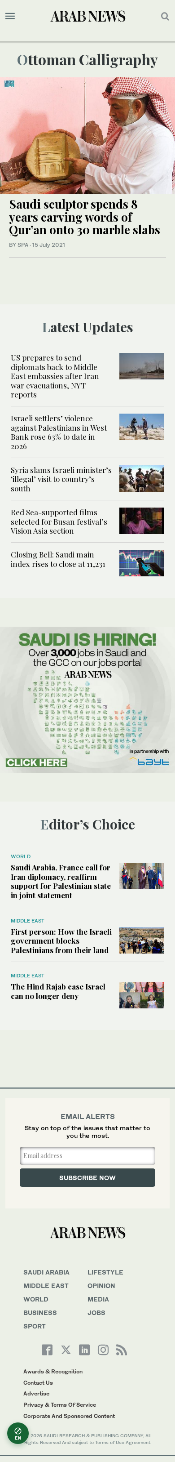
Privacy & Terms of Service (59, 1404)
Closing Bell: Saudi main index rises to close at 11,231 (59, 558)
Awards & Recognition (53, 1371)
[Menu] (10, 16)
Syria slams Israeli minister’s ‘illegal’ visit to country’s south (61, 479)
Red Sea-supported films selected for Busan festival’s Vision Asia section (59, 521)
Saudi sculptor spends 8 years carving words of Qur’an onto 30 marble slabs (84, 216)
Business (40, 1312)
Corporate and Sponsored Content (69, 1416)
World (21, 856)
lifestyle (105, 1272)
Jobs (96, 1312)
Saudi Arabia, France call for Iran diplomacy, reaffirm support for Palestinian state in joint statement (61, 881)
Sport (34, 1326)
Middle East (27, 921)
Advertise (36, 1393)
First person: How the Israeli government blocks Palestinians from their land (61, 941)
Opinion (101, 1285)
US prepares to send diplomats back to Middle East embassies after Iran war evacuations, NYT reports (55, 375)
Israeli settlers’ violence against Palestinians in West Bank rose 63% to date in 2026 (59, 431)
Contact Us (38, 1382)
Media (98, 1299)
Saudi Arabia (46, 1272)
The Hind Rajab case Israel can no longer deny (58, 990)
